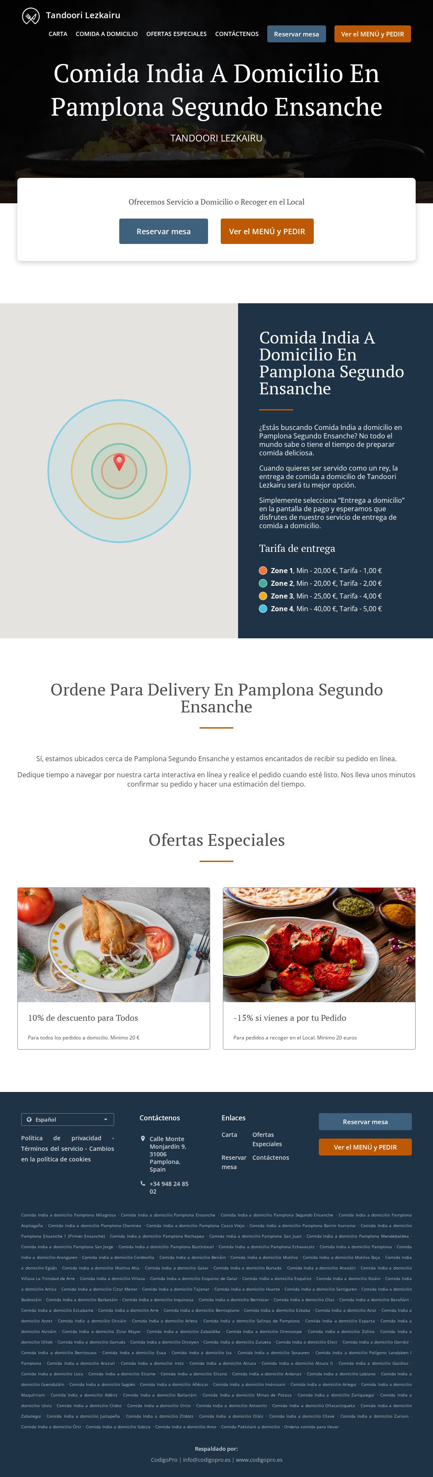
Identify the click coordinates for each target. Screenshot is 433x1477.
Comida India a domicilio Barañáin (374, 1299)
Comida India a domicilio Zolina (341, 1331)
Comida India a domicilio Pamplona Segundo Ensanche (277, 1215)
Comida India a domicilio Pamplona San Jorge (67, 1247)
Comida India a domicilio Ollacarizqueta (313, 1405)
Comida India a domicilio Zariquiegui (336, 1395)
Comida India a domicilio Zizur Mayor (101, 1331)
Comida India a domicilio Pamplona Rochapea (157, 1236)
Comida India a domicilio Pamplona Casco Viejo (195, 1225)
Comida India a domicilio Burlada (248, 1268)
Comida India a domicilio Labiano (341, 1374)
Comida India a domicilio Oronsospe (264, 1331)
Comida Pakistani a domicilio (251, 1427)
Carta (58, 34)
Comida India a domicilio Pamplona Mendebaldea (358, 1236)
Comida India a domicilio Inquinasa (158, 1299)
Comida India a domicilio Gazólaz (373, 1363)
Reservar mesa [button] (296, 34)
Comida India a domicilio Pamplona (356, 1247)
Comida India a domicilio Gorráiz (376, 1342)
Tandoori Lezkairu (82, 15)
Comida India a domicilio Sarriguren (321, 1289)
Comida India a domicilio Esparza (340, 1321)
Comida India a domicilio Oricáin (92, 1321)
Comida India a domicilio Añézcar (174, 1384)
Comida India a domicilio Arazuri (81, 1363)
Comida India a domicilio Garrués (91, 1342)
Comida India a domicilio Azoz (345, 1310)
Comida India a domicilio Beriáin (192, 1257)
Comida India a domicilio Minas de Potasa (247, 1395)
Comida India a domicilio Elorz (306, 1342)
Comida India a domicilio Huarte (247, 1289)
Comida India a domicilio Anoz (185, 1427)
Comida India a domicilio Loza (52, 1374)
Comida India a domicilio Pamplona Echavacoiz (267, 1247)
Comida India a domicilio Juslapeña (83, 1416)
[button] (113, 968)
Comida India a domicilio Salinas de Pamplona (251, 1321)
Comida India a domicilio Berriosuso (58, 1352)
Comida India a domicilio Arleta (164, 1321)
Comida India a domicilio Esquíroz (277, 1278)
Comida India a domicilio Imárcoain (249, 1384)
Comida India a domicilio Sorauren (274, 1352)
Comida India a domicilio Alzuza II (297, 1363)
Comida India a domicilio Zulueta (237, 1342)
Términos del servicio (52, 1148)
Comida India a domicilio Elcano (194, 1374)
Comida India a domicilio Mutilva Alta (101, 1268)
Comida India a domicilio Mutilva (264, 1257)
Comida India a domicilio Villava (112, 1278)
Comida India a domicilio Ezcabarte (57, 1310)
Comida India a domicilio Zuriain (374, 1416)
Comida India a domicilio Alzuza (222, 1363)
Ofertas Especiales (176, 34)
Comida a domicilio (107, 34)
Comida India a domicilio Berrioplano (201, 1310)
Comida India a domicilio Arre (128, 1310)
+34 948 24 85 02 (169, 1187)
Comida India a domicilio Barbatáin (82, 1299)
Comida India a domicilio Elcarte (122, 1374)
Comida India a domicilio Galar (176, 1268)
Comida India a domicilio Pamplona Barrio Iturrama (302, 1225)
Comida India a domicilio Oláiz (231, 1416)
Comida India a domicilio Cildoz (89, 1405)
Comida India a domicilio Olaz (304, 1299)
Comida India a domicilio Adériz (84, 1395)
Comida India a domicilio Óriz (51, 1427)
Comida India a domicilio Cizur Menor (99, 1289)
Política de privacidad (61, 1138)
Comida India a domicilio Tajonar (175, 1289)
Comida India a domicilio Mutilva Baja (341, 1257)
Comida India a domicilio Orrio (159, 1405)
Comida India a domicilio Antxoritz (231, 1405)
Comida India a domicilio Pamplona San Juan (255, 1236)
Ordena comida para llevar (311, 1427)
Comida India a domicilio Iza (201, 1352)
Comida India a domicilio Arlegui (323, 1384)
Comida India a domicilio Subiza (118, 1427)
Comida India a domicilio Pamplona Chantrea (94, 1225)
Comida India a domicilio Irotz (152, 1363)
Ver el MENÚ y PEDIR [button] (372, 34)
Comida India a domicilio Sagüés (102, 1384)
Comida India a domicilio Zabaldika (183, 1331)
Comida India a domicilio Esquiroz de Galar (194, 1278)
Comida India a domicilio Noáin (348, 1278)
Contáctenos (237, 34)
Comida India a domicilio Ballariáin (160, 1395)
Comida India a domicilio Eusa (134, 1352)
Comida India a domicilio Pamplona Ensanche (168, 1215)
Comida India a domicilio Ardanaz (266, 1374)
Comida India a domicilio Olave (302, 1416)
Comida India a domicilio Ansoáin (321, 1268)
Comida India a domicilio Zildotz (160, 1416)
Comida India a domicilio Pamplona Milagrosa (68, 1215)
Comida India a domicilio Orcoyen (164, 1342)
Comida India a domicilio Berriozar (234, 1299)
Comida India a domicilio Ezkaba (277, 1310)
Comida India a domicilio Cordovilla (118, 1257)
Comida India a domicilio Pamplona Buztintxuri (166, 1247)
